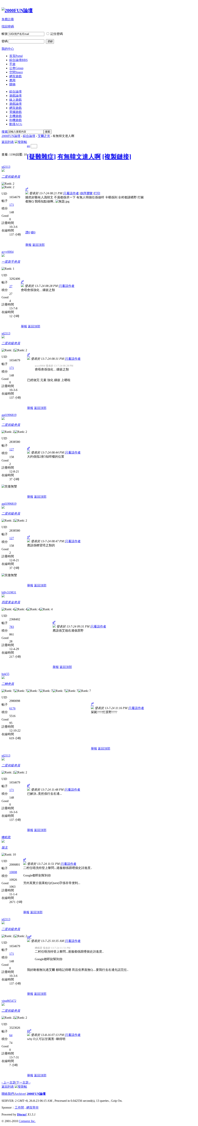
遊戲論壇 (15, 95)
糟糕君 (6, 837)
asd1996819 (9, 415)
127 (11, 449)
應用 (12, 80)
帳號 (5, 33)
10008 (13, 872)
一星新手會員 (11, 261)
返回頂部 (38, 244)
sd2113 (6, 166)
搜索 (5, 131)
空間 (16, 72)
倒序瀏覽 (86, 193)
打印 (97, 193)
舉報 (28, 244)
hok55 (5, 674)
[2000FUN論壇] (17, 10)
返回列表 (8, 142)
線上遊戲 (15, 99)
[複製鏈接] (116, 156)
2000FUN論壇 (11, 136)
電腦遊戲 (15, 112)
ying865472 (9, 1000)
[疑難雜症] (41, 156)
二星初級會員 (11, 176)
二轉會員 (8, 683)
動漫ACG (15, 124)
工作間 (19, 1107)
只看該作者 (71, 193)
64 (10, 1035)
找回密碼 (8, 26)
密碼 (5, 41)
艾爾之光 (44, 136)
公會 (16, 68)
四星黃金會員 (11, 602)
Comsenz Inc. (27, 1121)
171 (11, 204)
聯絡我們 (8, 1093)
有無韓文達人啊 (79, 156)
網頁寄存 (32, 1107)
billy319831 (9, 592)
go (28, 146)
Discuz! (22, 1114)
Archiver (20, 1093)
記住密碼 (56, 33)
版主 (5, 847)
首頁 (16, 56)
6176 (12, 708)
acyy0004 (8, 251)
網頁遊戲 (15, 76)
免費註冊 (8, 19)
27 (10, 286)
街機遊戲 (15, 120)
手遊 (12, 64)
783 (11, 626)
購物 (12, 84)
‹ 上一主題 (9, 1082)
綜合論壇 (18, 60)
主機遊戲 (15, 116)
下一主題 (23, 1082)
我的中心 (8, 48)
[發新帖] (21, 142)
